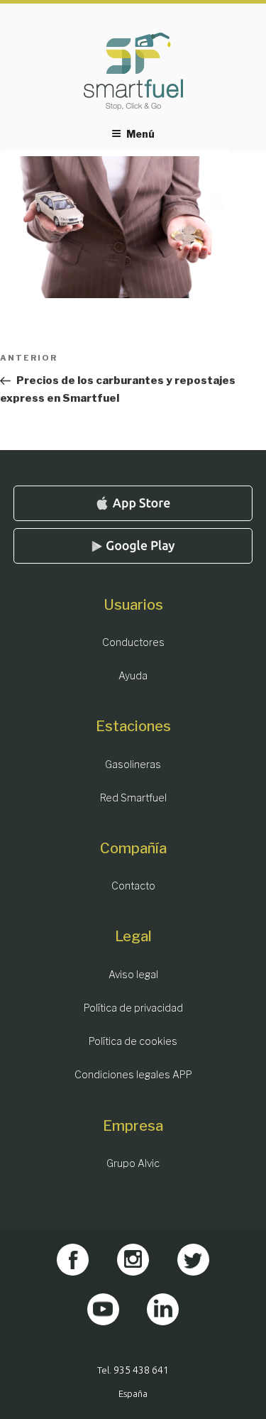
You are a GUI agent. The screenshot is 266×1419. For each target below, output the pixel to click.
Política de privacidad (133, 1008)
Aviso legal (133, 974)
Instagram (133, 1260)
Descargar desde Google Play (133, 546)
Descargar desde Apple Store (133, 503)
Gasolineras (133, 764)
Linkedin (163, 1309)
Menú (140, 134)
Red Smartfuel (133, 797)
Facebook (73, 1260)
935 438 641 (141, 1370)
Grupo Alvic (133, 1163)
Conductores (133, 642)
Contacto (133, 886)
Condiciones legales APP (133, 1074)
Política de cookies (133, 1041)
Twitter (193, 1260)
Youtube (103, 1309)
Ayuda (133, 675)
